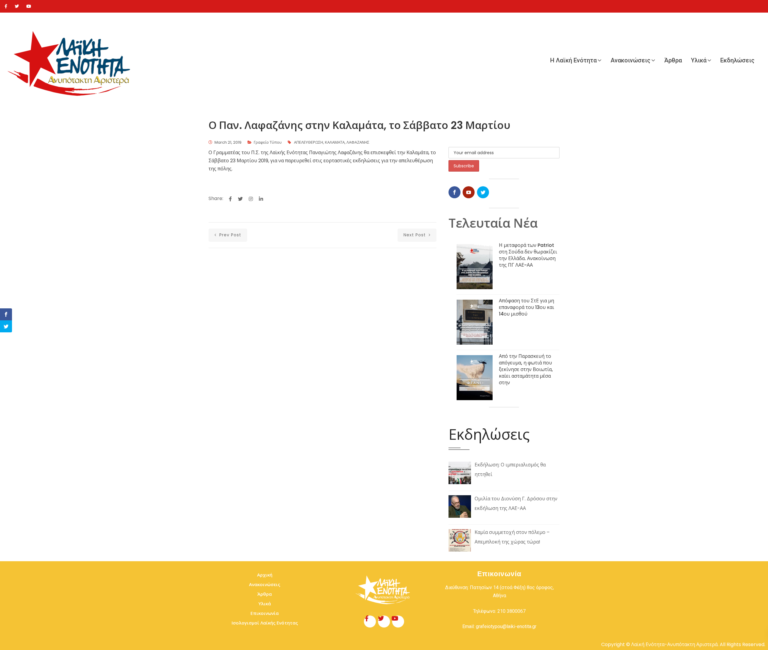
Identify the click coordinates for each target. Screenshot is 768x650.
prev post (229, 235)
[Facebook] (5, 6)
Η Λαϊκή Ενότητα (573, 60)
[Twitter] (17, 6)
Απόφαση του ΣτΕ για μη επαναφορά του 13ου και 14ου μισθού (526, 307)
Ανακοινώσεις (630, 60)
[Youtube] (28, 6)
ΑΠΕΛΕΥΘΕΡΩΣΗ (308, 142)
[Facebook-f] (370, 622)
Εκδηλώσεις (737, 60)
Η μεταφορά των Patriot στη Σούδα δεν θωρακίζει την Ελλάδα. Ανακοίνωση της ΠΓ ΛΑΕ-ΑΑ (528, 255)
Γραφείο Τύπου (268, 142)
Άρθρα (673, 60)
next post (415, 235)
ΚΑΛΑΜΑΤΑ (335, 142)
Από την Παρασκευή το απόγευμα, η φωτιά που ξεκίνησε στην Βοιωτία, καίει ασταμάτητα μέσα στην (526, 369)
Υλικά (698, 60)
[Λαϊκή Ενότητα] (72, 60)
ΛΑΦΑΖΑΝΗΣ (357, 142)
